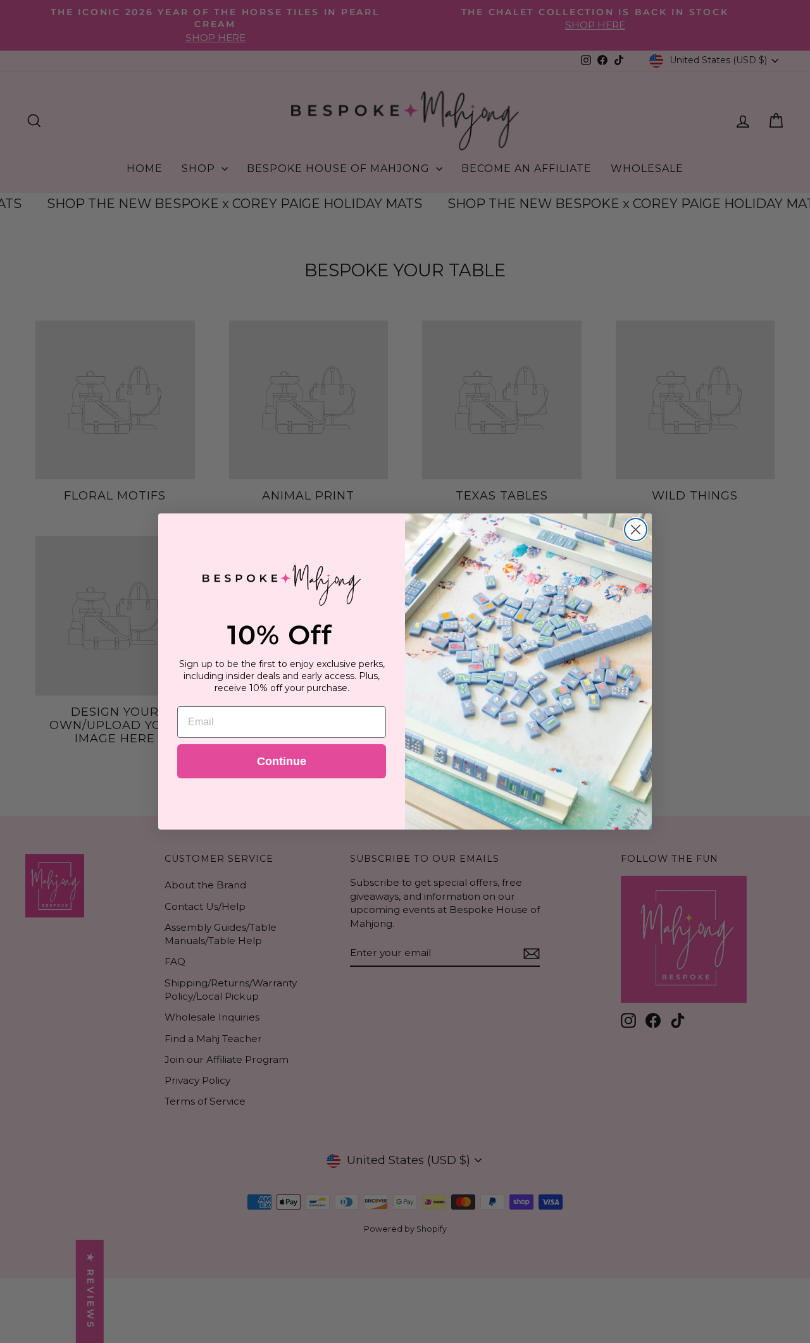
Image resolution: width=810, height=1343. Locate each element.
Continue (281, 761)
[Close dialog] (636, 529)
